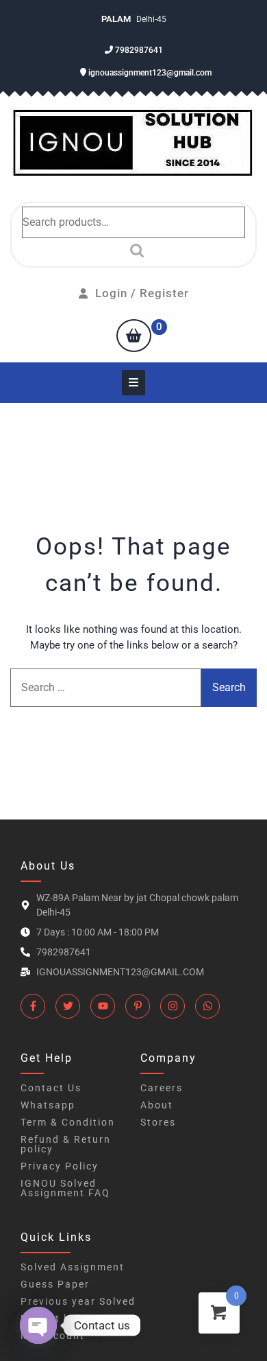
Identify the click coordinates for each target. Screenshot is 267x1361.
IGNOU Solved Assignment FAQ (65, 1188)
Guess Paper (55, 1284)
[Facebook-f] (33, 1006)
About (156, 1105)
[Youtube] (102, 1006)
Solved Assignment (73, 1266)
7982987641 (138, 50)
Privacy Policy (60, 1166)
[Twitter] (67, 1006)
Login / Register (142, 293)
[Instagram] (172, 1006)
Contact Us (51, 1087)
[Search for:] (105, 687)
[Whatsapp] (207, 1006)
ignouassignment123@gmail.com (149, 73)
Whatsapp (48, 1105)
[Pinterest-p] (137, 1006)
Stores (158, 1122)
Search (133, 250)
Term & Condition (68, 1122)
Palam (117, 19)
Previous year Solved (78, 1301)
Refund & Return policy (66, 1144)
